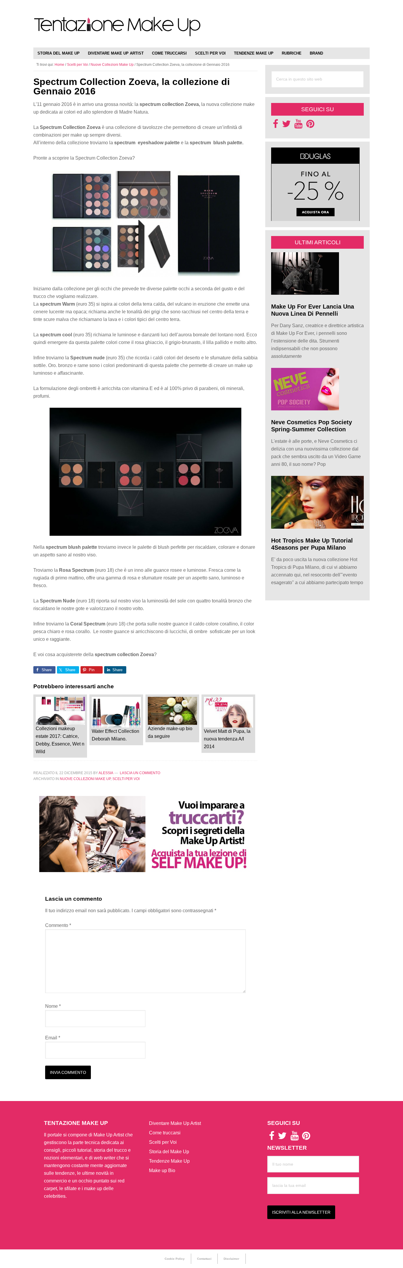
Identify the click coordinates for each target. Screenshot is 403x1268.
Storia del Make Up (169, 1151)
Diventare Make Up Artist (175, 1123)
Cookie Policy (175, 1258)
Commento (58, 925)
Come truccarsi (165, 1132)
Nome (53, 1006)
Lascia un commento (140, 773)
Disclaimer (231, 1258)
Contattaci (204, 1258)
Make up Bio (162, 1170)
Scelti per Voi (126, 779)
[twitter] (286, 125)
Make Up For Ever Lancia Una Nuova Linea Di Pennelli (312, 310)
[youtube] (298, 125)
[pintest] (310, 125)
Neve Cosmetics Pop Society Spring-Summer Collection (311, 426)
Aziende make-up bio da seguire (170, 732)
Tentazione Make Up (117, 30)
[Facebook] (275, 125)
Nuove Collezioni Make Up (85, 779)
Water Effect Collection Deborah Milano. (115, 735)
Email (52, 1037)
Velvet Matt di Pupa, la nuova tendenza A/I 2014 (227, 739)
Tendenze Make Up (169, 1161)
